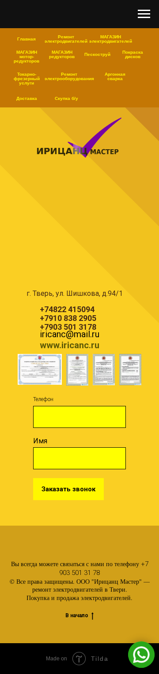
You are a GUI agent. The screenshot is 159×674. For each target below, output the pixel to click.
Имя (40, 441)
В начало (76, 615)
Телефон (43, 399)
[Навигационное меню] (144, 14)
